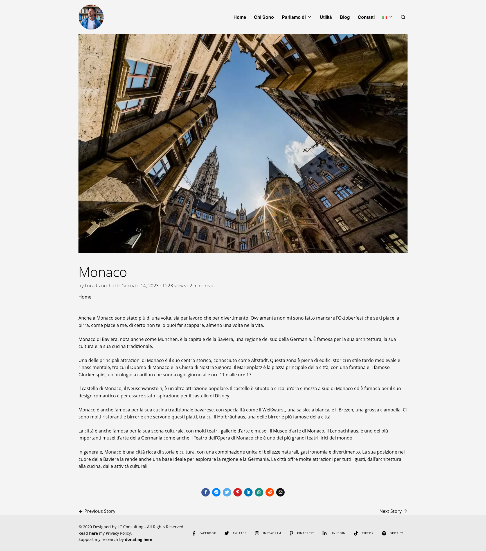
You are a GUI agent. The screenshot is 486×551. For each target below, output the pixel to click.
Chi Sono (264, 17)
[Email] (280, 492)
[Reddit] (270, 492)
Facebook (207, 533)
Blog (345, 17)
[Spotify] (384, 533)
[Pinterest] (237, 492)
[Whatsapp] (259, 492)
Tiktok (368, 533)
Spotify (396, 533)
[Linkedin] (248, 492)
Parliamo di (294, 17)
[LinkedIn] (324, 533)
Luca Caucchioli (101, 286)
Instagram (272, 533)
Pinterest (305, 533)
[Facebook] (205, 492)
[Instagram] (257, 533)
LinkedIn (338, 533)
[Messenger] (216, 492)
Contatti (366, 17)
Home (239, 17)
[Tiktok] (356, 533)
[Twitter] (227, 492)
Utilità (326, 17)
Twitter (240, 533)
